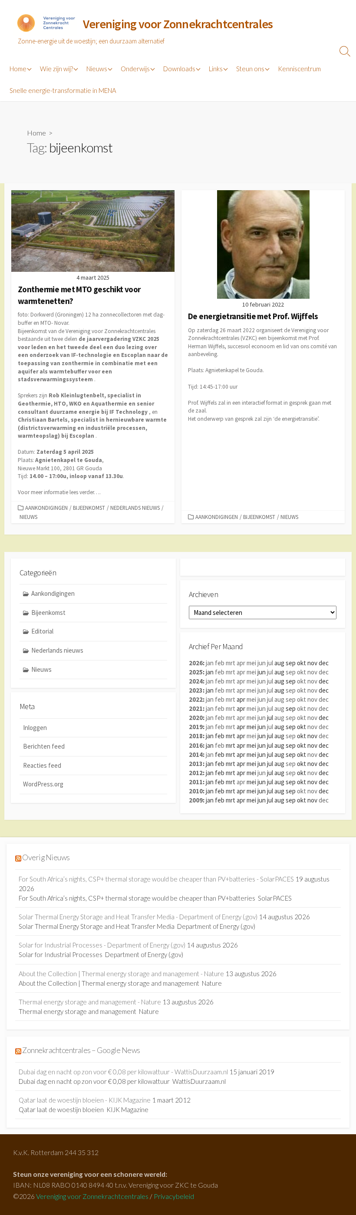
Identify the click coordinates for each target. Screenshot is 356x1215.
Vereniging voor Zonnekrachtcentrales (92, 1196)
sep (291, 672)
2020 (196, 717)
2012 (196, 773)
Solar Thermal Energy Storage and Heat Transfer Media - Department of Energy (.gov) (138, 917)
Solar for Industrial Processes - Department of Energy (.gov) (102, 945)
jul (270, 663)
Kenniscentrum (299, 69)
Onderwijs (135, 69)
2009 (196, 800)
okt (301, 672)
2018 (196, 736)
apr (241, 663)
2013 (196, 763)
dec (324, 672)
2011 (196, 782)
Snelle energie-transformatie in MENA (63, 90)
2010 (196, 791)
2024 (196, 681)
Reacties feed (42, 765)
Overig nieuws (45, 857)
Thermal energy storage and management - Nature (90, 1002)
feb (219, 663)
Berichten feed (44, 746)
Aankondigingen (46, 507)
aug (279, 699)
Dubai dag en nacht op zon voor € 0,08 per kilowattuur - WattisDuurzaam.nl (123, 1072)
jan (210, 663)
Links (216, 69)
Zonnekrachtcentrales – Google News (81, 1050)
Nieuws (96, 69)
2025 (196, 672)
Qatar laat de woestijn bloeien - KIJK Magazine (85, 1100)
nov (312, 672)
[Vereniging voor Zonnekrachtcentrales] (45, 24)
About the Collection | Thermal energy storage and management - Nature (121, 973)
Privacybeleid (174, 1196)
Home (18, 69)
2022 (196, 699)
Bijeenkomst (89, 507)
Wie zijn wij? (56, 69)
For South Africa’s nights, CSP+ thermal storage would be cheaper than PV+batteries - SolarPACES (156, 879)
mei (251, 663)
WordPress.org (43, 784)
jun (261, 663)
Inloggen (35, 727)
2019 (196, 727)
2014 (196, 754)
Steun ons (250, 69)
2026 (196, 663)
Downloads (179, 69)
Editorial (42, 631)
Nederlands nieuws (135, 507)
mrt (230, 663)
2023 (196, 690)
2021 (196, 708)
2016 (196, 745)
